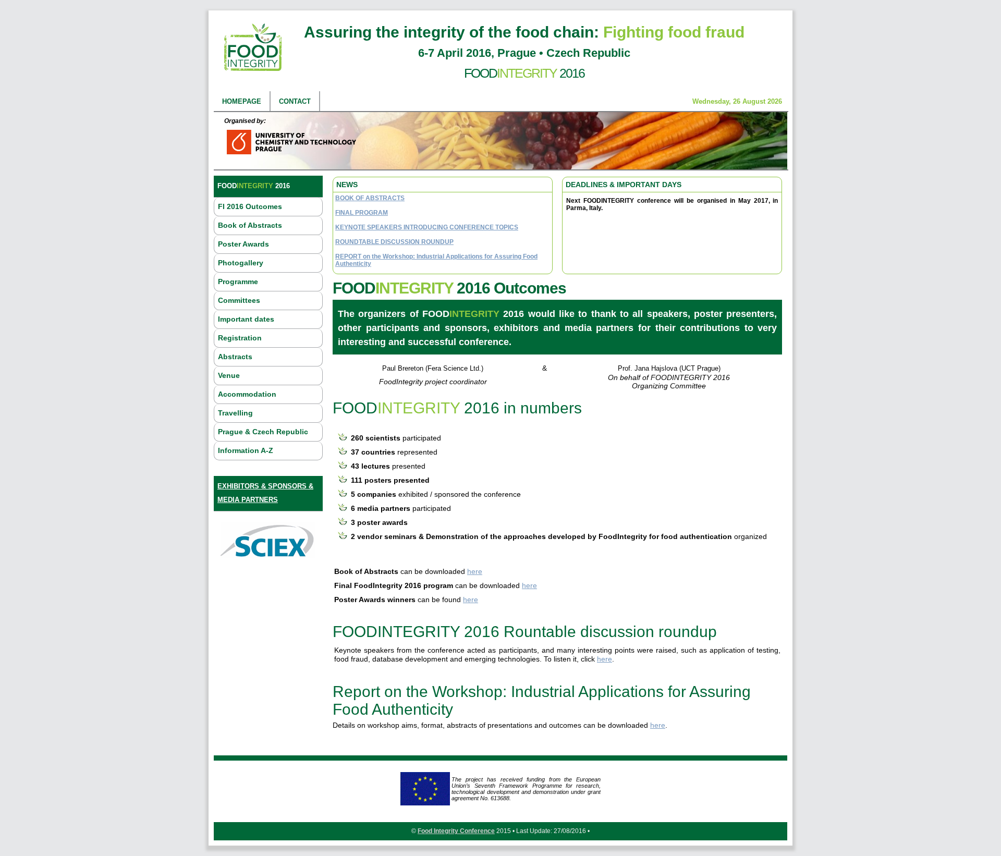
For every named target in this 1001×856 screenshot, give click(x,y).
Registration (240, 338)
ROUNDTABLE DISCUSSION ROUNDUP (394, 242)
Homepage (241, 101)
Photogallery (240, 263)
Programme (238, 281)
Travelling (235, 413)
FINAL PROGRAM (361, 212)
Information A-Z (245, 450)
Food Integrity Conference (456, 831)
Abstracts (235, 356)
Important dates (246, 319)
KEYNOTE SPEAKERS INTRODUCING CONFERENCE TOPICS (426, 227)
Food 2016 (524, 73)
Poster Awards (243, 244)
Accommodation (247, 394)
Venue (229, 375)
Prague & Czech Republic (263, 431)
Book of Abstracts (250, 225)
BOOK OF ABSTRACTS (370, 198)
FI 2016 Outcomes (250, 206)
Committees (239, 300)
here (474, 571)
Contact (295, 101)
